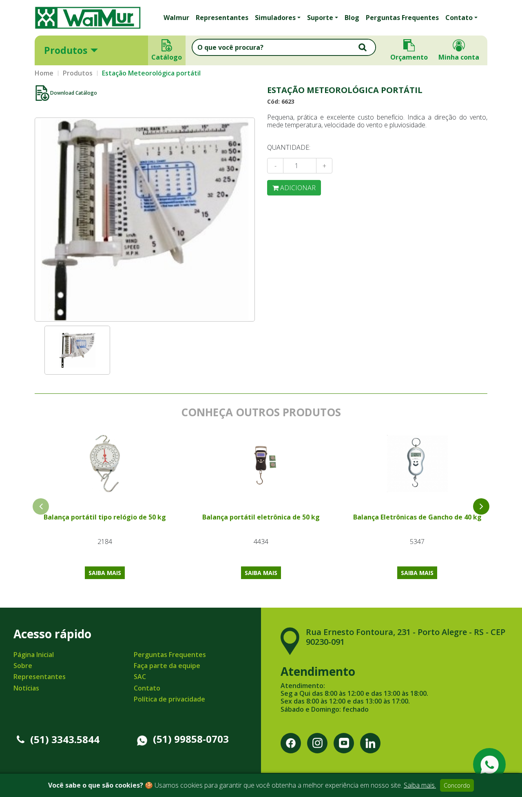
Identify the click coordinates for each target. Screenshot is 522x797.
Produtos (65, 50)
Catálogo (167, 57)
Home (44, 73)
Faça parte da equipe (167, 665)
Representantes (222, 17)
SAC (140, 676)
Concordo (457, 785)
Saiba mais (104, 573)
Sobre (22, 665)
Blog (352, 17)
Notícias (26, 688)
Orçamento (409, 57)
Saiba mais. (420, 785)
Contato (147, 688)
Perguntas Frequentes (402, 17)
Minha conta (458, 57)
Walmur (176, 17)
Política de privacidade (169, 699)
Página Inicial (33, 654)
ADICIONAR (297, 187)
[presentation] (481, 506)
